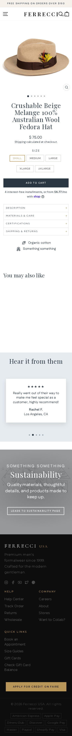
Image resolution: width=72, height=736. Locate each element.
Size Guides (14, 651)
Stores (44, 613)
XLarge (25, 168)
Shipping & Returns (22, 231)
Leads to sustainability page (35, 511)
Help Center (14, 599)
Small (17, 158)
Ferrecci (26, 546)
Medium (35, 158)
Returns (10, 613)
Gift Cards (12, 658)
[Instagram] (6, 582)
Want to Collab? (52, 620)
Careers (45, 599)
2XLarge (44, 168)
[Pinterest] (33, 582)
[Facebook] (13, 582)
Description (15, 207)
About (44, 606)
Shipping (20, 142)
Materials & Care (20, 215)
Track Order (14, 606)
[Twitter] (26, 582)
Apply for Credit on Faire (36, 686)
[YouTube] (20, 582)
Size (36, 151)
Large (53, 158)
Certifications (18, 223)
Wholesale (13, 620)
